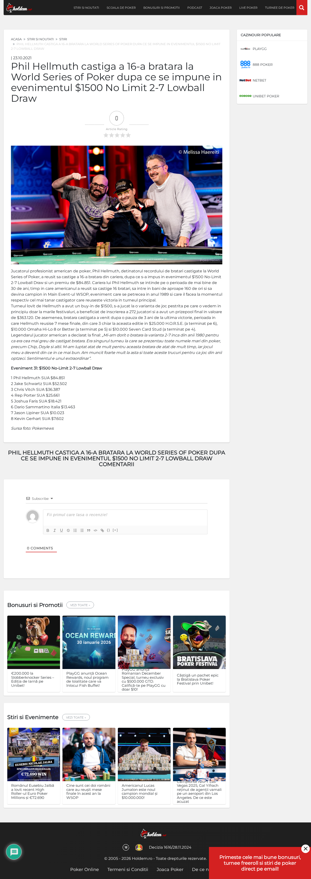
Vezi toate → (80, 605)
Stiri (63, 39)
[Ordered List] (75, 530)
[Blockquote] (88, 530)
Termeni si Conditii (127, 869)
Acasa (16, 39)
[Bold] (47, 530)
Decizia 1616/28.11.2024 (170, 847)
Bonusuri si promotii (161, 7)
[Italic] (54, 530)
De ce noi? (203, 869)
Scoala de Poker (121, 7)
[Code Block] (95, 530)
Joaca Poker (221, 7)
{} (108, 530)
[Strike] (68, 530)
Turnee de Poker (279, 7)
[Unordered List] (81, 530)
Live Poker (248, 7)
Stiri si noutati (86, 7)
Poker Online (84, 869)
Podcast (194, 7)
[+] (115, 530)
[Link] (102, 530)
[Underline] (61, 530)
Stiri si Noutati (40, 39)
